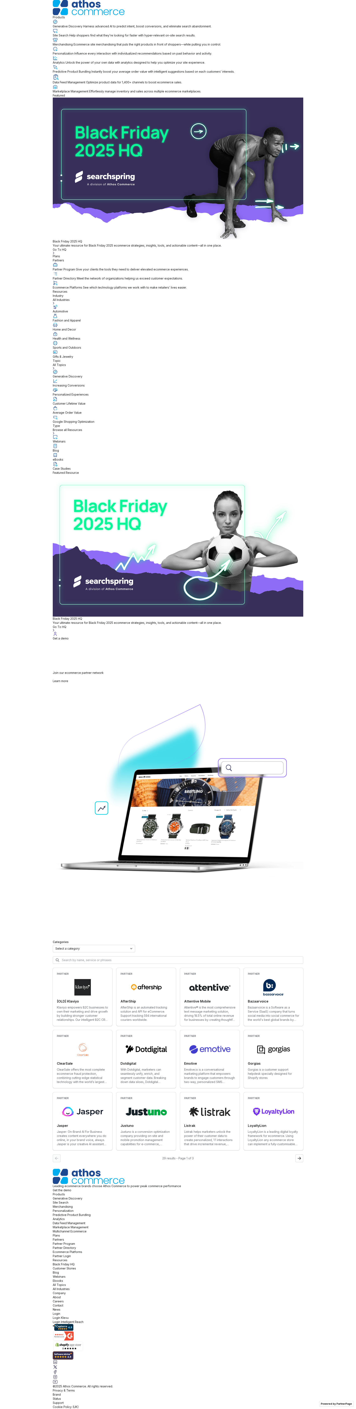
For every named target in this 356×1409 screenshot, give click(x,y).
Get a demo (61, 638)
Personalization (63, 1210)
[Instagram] (178, 1376)
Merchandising (63, 1206)
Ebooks (58, 1280)
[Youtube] (178, 1381)
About (57, 1297)
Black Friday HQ (64, 1264)
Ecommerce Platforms (67, 1252)
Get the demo (62, 1190)
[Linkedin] (178, 1362)
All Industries (61, 1289)
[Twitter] (178, 1367)
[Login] (178, 633)
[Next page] (299, 1158)
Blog (56, 1272)
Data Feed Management (69, 1223)
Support (58, 1402)
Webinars (59, 1276)
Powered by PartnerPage (336, 1403)
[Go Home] (178, 7)
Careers (58, 1301)
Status (57, 1398)
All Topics (59, 1285)
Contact (58, 1305)
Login (56, 1313)
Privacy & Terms (64, 1390)
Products (59, 17)
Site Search (60, 1202)
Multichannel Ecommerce (70, 1231)
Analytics (59, 1219)
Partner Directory (64, 1247)
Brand (57, 1394)
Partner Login (62, 1256)
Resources (60, 291)
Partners (58, 260)
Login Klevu (61, 1317)
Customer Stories (64, 1268)
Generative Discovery (67, 1198)
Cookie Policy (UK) (66, 1407)
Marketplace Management (70, 1227)
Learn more (60, 681)
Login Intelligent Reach (68, 1322)
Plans (56, 256)
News (56, 1309)
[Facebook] (178, 1371)
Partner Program (64, 1243)
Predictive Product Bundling (72, 1215)
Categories (61, 942)
